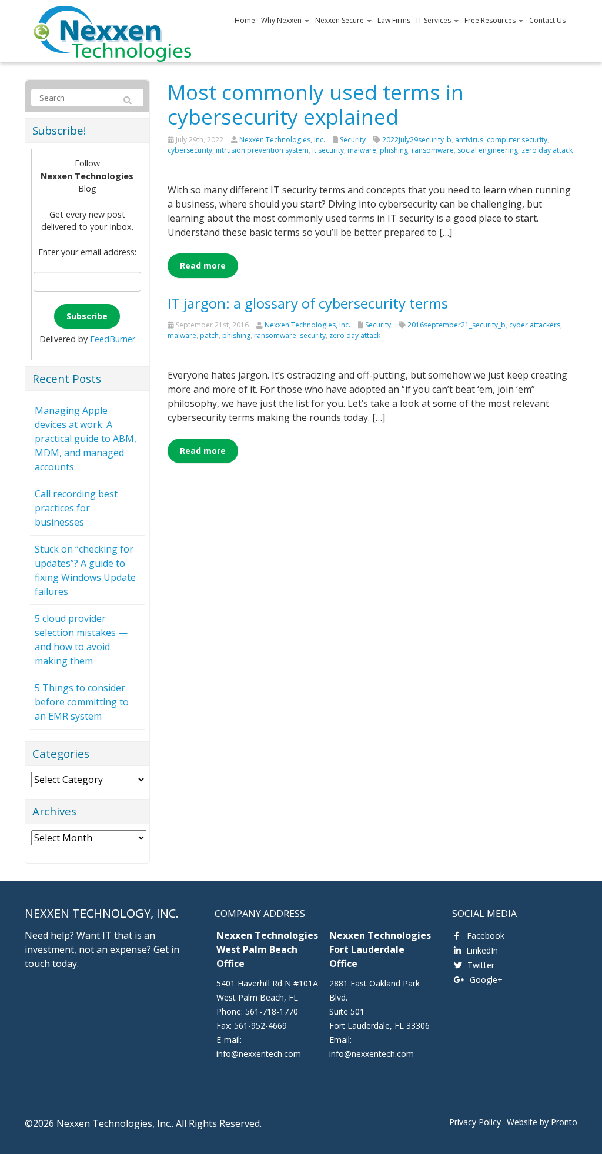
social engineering (487, 150)
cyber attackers (534, 325)
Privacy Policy (475, 1122)
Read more (203, 265)
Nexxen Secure (340, 20)
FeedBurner (112, 338)
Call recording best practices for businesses (76, 508)
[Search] (127, 100)
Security (353, 140)
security (313, 335)
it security (328, 150)
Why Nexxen (282, 20)
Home (245, 20)
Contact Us (547, 20)
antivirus (469, 140)
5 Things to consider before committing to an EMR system (82, 701)
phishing (394, 150)
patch (209, 335)
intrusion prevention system (262, 150)
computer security (517, 140)
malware (361, 150)
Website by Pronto (542, 1122)
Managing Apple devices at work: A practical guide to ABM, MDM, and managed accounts (85, 438)
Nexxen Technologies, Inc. (282, 140)
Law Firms (393, 20)
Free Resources (490, 20)
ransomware (433, 150)
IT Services (434, 20)
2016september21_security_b (456, 325)
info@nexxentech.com (258, 1053)
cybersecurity (190, 150)
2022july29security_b (417, 140)
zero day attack (547, 150)
